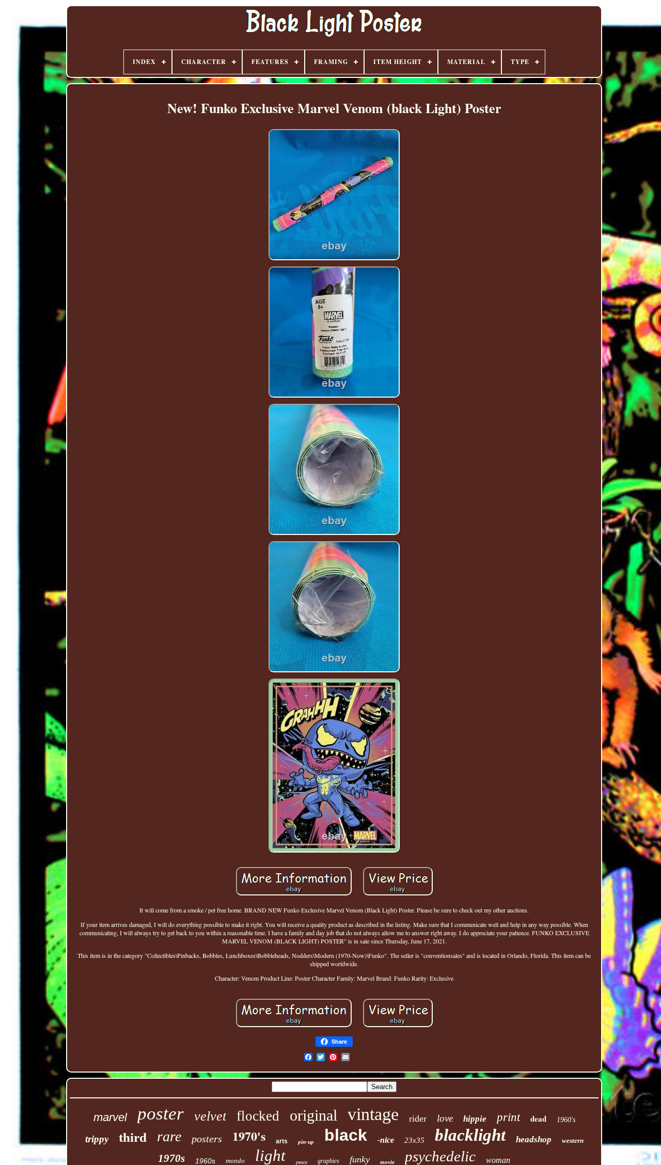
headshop (534, 1139)
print (508, 1117)
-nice (385, 1140)
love (445, 1118)
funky (360, 1159)
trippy (96, 1138)
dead (538, 1118)
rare (169, 1136)
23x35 (414, 1140)
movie (387, 1162)
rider (418, 1118)
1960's (566, 1120)
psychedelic (440, 1156)
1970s (171, 1158)
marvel (110, 1117)
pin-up (306, 1142)
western (573, 1140)
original (313, 1115)
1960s (205, 1161)
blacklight (470, 1135)
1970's (248, 1136)
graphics (328, 1160)
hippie (474, 1119)
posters (207, 1138)
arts (282, 1141)
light (270, 1155)
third (133, 1137)
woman (498, 1160)
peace (301, 1162)
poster (160, 1114)
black (345, 1135)
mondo (235, 1160)
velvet (210, 1116)
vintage (373, 1114)
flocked (258, 1116)
